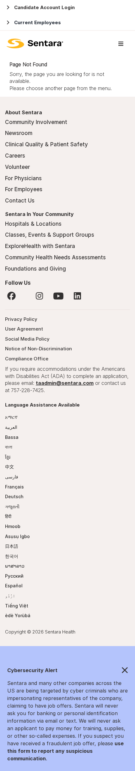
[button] (67, 670)
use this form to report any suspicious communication (65, 751)
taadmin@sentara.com (65, 383)
